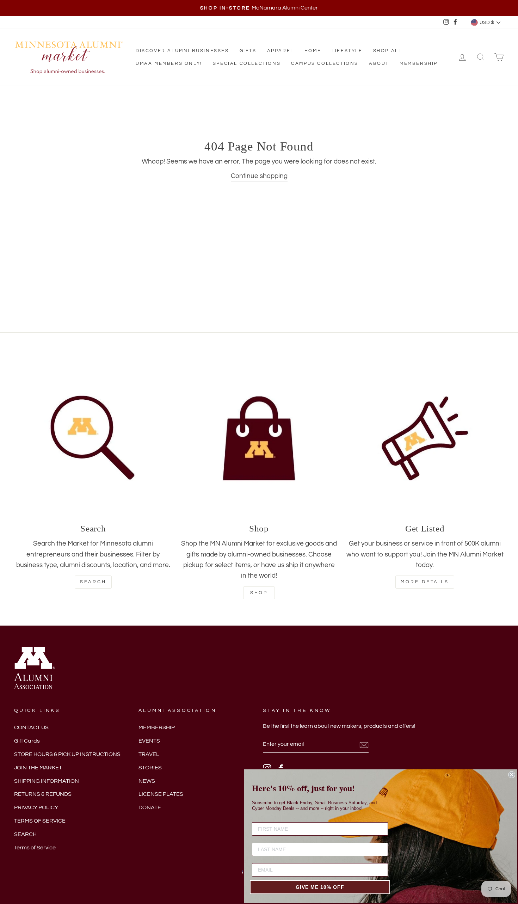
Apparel (280, 50)
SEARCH (25, 834)
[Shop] (259, 438)
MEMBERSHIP (156, 727)
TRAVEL (148, 754)
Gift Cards (27, 741)
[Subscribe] (364, 744)
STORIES (150, 767)
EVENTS (149, 741)
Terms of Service (35, 847)
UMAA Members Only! (169, 63)
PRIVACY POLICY (36, 807)
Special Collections (246, 63)
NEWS (146, 781)
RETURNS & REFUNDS (43, 794)
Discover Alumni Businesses (182, 50)
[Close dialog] (511, 774)
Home (312, 50)
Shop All (387, 50)
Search (93, 581)
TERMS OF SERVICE (40, 821)
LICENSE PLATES (160, 794)
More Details (425, 581)
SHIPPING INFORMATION (46, 781)
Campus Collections (324, 63)
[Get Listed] (425, 438)
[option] (259, 8)
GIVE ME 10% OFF (320, 887)
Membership (419, 63)
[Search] (93, 438)
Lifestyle (347, 50)
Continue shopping (259, 175)
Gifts (248, 50)
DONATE (149, 807)
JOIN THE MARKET (38, 767)
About (379, 63)
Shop (259, 592)
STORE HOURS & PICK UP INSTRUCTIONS (67, 754)
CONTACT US (31, 727)
